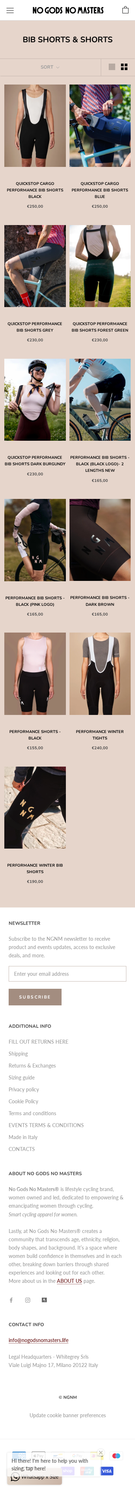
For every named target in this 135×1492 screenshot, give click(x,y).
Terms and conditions (32, 1113)
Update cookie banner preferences (68, 1415)
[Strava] (44, 1299)
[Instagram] (27, 1299)
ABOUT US (69, 1281)
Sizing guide (22, 1077)
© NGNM (68, 1397)
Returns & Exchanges (32, 1065)
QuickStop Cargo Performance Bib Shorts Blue (100, 190)
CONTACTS (22, 1149)
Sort (48, 67)
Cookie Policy (23, 1101)
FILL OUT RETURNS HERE (38, 1042)
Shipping (18, 1054)
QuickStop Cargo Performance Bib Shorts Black (35, 190)
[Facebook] (11, 1299)
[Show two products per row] (124, 67)
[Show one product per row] (112, 67)
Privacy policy (24, 1089)
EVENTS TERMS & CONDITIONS (46, 1125)
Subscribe (35, 997)
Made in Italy (23, 1137)
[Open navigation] (10, 10)
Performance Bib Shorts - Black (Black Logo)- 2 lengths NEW (100, 464)
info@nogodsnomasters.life (38, 1340)
